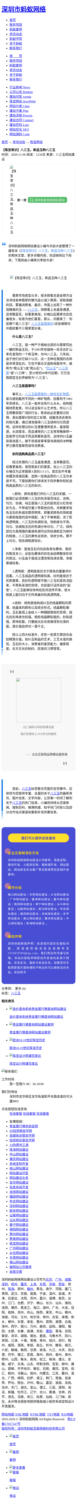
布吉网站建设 (18, 1201)
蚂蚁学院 (15, 38)
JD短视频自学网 (20, 1131)
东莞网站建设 (18, 1257)
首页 (12, 20)
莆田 (49, 1331)
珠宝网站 (36, 142)
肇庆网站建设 (18, 1159)
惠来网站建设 (18, 1239)
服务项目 (15, 24)
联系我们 (15, 48)
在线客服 (15, 1113)
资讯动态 (15, 34)
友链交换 (15, 1271)
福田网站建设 (18, 1196)
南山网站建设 (18, 1168)
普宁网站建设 (18, 1224)
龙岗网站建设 (18, 1192)
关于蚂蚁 (15, 43)
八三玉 (26, 788)
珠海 (11, 1289)
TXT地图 (53, 1414)
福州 (30, 1289)
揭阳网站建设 (18, 1229)
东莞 (42, 1284)
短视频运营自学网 (22, 1140)
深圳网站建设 (18, 1206)
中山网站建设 (18, 1154)
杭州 (14, 1284)
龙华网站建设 (18, 1182)
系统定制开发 (18, 1163)
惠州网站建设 (18, 1234)
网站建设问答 (18, 1173)
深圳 (5, 1284)
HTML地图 (37, 1414)
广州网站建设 (18, 1248)
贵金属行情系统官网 (23, 1126)
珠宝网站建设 (18, 1243)
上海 (33, 1284)
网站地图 (8, 1414)
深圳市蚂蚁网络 (24, 9)
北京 (49, 1279)
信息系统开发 (18, 1187)
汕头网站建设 (18, 1220)
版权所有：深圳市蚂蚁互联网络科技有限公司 (33, 1428)
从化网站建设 (18, 1253)
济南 (52, 1284)
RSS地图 (67, 1414)
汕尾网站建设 (18, 1215)
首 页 (15, 56)
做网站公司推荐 (20, 1267)
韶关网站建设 (18, 1210)
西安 (61, 1284)
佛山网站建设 (18, 1262)
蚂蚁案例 (15, 29)
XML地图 (21, 1414)
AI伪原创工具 (19, 1145)
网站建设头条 (18, 1178)
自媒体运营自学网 (22, 1135)
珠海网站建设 (18, 1149)
